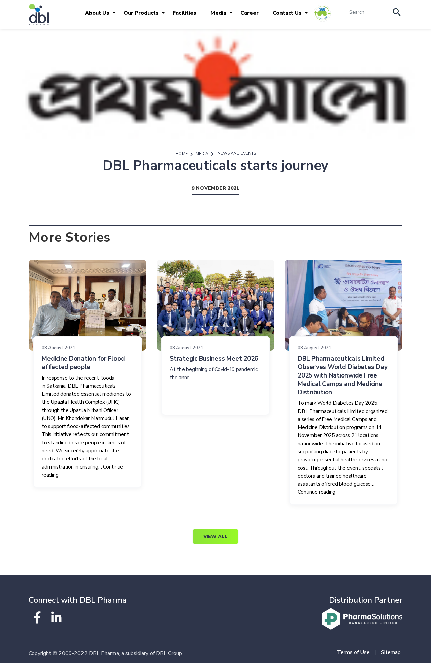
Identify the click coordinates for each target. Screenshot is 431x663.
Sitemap (391, 652)
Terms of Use (353, 652)
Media (218, 13)
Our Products (141, 13)
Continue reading (316, 492)
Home (181, 153)
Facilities (184, 13)
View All (215, 536)
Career (249, 13)
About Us (97, 13)
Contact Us (287, 13)
